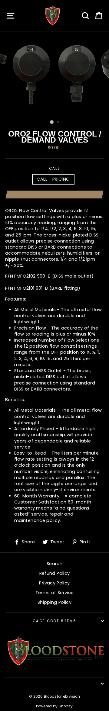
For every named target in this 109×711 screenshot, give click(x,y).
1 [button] (52, 122)
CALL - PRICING (53, 179)
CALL (54, 168)
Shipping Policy (54, 602)
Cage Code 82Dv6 (54, 621)
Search (54, 564)
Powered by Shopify (54, 706)
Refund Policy (54, 573)
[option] (54, 74)
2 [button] (58, 122)
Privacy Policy (54, 583)
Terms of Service (54, 593)
